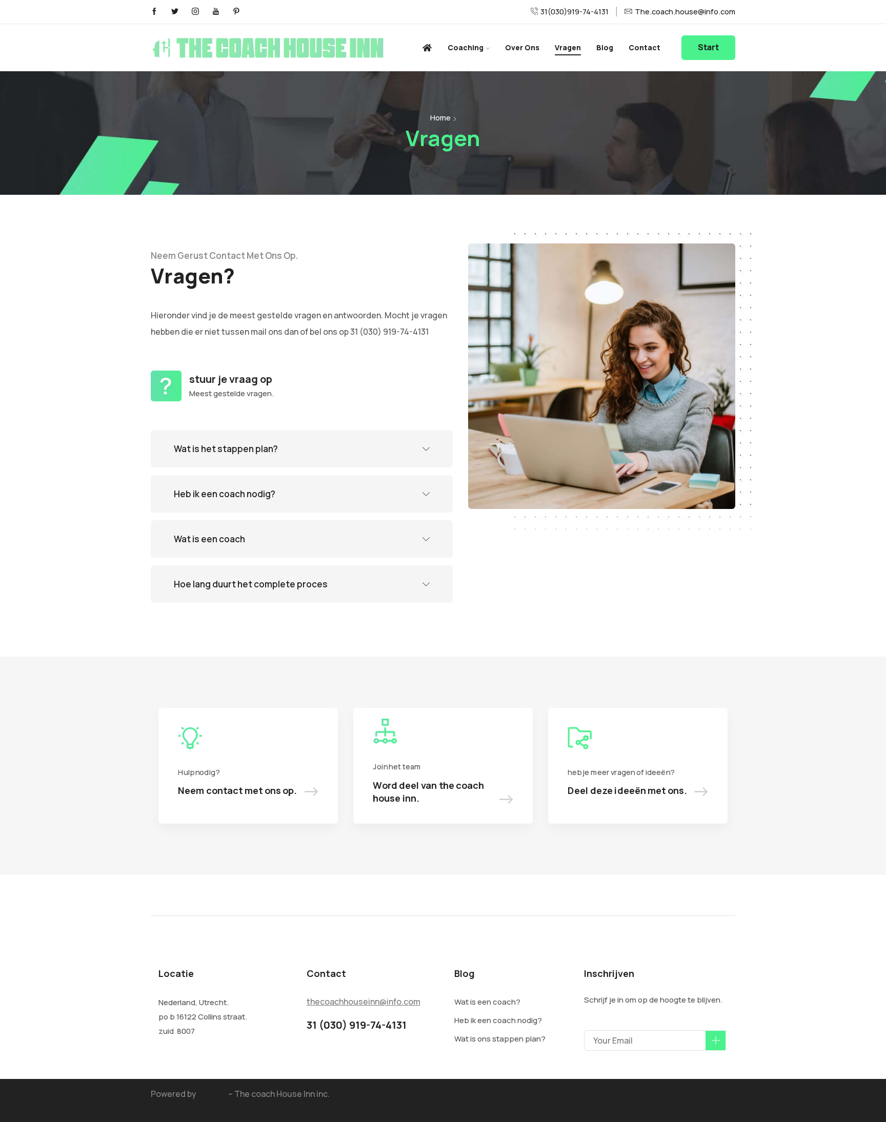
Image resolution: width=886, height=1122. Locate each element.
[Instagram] (195, 12)
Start (708, 47)
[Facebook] (154, 12)
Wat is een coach (209, 539)
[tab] (302, 448)
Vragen (568, 47)
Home (440, 118)
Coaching (466, 47)
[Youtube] (215, 12)
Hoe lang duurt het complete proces (251, 584)
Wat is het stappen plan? (226, 449)
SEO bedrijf (172, 1106)
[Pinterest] (236, 12)
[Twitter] (174, 12)
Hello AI (212, 1093)
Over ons (522, 47)
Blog (604, 47)
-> (311, 790)
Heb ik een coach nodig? (224, 494)
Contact (644, 47)
